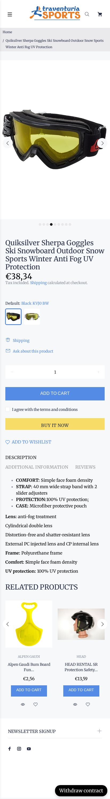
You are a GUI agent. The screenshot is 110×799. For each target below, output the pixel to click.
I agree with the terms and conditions (45, 409)
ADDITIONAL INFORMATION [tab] (36, 467)
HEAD (81, 657)
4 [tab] (51, 224)
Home (7, 32)
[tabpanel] (55, 139)
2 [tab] (43, 224)
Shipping (38, 282)
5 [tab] (55, 224)
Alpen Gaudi (29, 657)
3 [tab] (47, 224)
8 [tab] (66, 224)
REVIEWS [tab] (85, 467)
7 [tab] (62, 224)
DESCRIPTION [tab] (20, 457)
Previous (8, 143)
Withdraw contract (81, 790)
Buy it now (55, 425)
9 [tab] (70, 224)
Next (102, 143)
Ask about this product (33, 351)
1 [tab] (40, 224)
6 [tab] (58, 224)
